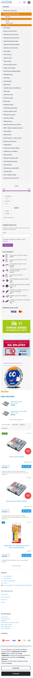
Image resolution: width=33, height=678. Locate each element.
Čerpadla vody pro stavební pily (12, 88)
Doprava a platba (4, 594)
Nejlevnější (15, 425)
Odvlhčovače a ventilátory (11, 151)
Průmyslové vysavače (9, 115)
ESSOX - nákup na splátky (6, 624)
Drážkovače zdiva (8, 95)
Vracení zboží (4, 599)
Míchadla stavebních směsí (11, 158)
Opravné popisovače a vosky (11, 14)
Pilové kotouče (8, 55)
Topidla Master (8, 145)
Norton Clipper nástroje (6, 626)
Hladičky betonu (8, 121)
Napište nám (3, 620)
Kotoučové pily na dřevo (10, 65)
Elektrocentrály (8, 155)
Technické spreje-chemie (10, 161)
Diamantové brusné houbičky (11, 45)
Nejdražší (22, 425)
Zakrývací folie (7, 165)
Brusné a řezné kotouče (10, 31)
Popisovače (7, 17)
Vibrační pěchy (7, 135)
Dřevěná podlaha (9, 23)
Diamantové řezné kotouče (11, 34)
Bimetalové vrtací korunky (11, 48)
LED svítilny (7, 28)
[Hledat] (20, 2)
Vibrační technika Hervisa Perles (12, 125)
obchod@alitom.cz (8, 576)
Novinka (9, 201)
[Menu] (29, 2)
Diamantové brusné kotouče (11, 38)
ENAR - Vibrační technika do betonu (13, 128)
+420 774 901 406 (7, 578)
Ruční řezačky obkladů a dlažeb (12, 71)
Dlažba (7, 25)
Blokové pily (7, 85)
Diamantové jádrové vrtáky (11, 41)
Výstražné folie (8, 171)
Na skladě (9, 196)
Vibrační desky (7, 131)
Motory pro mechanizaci (10, 141)
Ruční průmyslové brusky (10, 108)
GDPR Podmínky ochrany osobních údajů (10, 622)
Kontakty (3, 602)
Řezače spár (7, 101)
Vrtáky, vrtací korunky (9, 68)
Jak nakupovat (4, 617)
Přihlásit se (8, 245)
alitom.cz (6, 583)
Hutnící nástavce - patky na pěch (12, 138)
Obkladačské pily (8, 75)
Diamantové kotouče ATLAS (11, 178)
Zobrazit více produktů (15, 419)
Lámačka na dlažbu (9, 118)
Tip (7, 204)
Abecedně (4, 428)
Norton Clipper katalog (10, 175)
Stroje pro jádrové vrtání (10, 111)
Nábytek (7, 21)
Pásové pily (7, 91)
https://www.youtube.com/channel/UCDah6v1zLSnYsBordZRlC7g (18, 585)
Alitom (8, 211)
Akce (8, 199)
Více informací (9, 663)
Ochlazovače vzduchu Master (12, 148)
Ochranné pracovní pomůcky (11, 168)
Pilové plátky (7, 51)
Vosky (6, 19)
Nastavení (16, 668)
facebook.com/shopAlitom (9, 581)
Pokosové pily (7, 61)
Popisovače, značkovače (10, 11)
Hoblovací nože (8, 58)
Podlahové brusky (8, 105)
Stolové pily (7, 78)
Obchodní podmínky (5, 597)
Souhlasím (15, 674)
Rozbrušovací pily (8, 98)
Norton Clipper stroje (5, 628)
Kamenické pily (8, 81)
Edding (9, 213)
